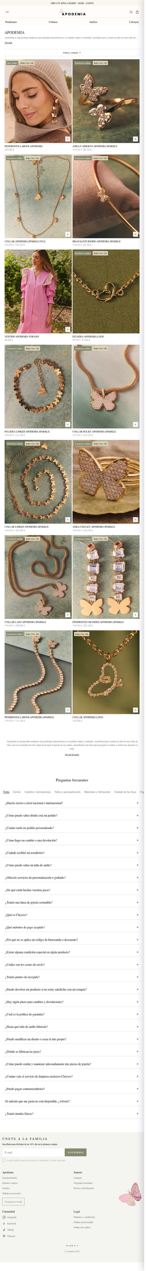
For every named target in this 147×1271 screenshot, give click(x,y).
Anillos (93, 22)
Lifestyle (134, 22)
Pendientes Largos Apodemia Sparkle (29, 717)
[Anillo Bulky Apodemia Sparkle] (106, 482)
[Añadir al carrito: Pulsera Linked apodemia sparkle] (67, 424)
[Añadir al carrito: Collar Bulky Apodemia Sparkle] (135, 424)
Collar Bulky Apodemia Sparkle (94, 431)
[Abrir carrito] (137, 12)
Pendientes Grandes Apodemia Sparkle (98, 622)
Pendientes (11, 22)
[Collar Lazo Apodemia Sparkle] (38, 577)
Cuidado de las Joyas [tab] (125, 792)
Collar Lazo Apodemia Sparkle (25, 622)
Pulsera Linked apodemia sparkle (27, 431)
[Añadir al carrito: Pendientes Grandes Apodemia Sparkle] (135, 614)
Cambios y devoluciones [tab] (37, 792)
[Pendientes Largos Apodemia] (38, 101)
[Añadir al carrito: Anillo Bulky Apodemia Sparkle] (135, 519)
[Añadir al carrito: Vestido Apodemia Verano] (67, 329)
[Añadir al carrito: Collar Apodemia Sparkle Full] (67, 234)
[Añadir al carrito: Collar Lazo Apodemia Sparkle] (67, 614)
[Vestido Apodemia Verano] (38, 291)
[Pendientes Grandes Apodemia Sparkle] (106, 577)
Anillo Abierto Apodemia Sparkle (95, 146)
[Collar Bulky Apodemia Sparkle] (106, 386)
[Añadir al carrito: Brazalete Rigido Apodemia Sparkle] (135, 234)
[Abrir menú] (7, 12)
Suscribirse (76, 1152)
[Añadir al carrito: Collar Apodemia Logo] (135, 710)
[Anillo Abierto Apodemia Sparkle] (106, 101)
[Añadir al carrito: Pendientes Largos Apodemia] (67, 139)
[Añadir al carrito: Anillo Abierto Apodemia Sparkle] (135, 139)
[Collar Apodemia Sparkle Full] (38, 196)
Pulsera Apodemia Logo (88, 336)
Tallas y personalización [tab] (67, 792)
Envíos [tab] (17, 792)
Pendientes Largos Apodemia (24, 146)
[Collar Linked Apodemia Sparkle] (38, 482)
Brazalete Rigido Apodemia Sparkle (97, 241)
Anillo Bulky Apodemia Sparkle (94, 526)
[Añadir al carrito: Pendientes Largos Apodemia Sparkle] (67, 710)
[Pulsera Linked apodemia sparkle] (38, 386)
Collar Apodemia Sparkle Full (25, 241)
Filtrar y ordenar (70, 52)
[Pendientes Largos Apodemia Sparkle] (38, 672)
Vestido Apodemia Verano (22, 336)
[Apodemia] (72, 12)
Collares (53, 22)
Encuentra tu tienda (13, 1201)
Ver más (8, 42)
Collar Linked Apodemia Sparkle (27, 526)
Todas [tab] (6, 792)
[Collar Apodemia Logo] (106, 672)
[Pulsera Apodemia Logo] (106, 291)
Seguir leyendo (72, 754)
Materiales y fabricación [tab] (97, 792)
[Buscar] (131, 12)
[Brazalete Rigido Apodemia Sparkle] (106, 196)
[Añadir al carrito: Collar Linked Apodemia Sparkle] (67, 519)
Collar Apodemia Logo (88, 717)
